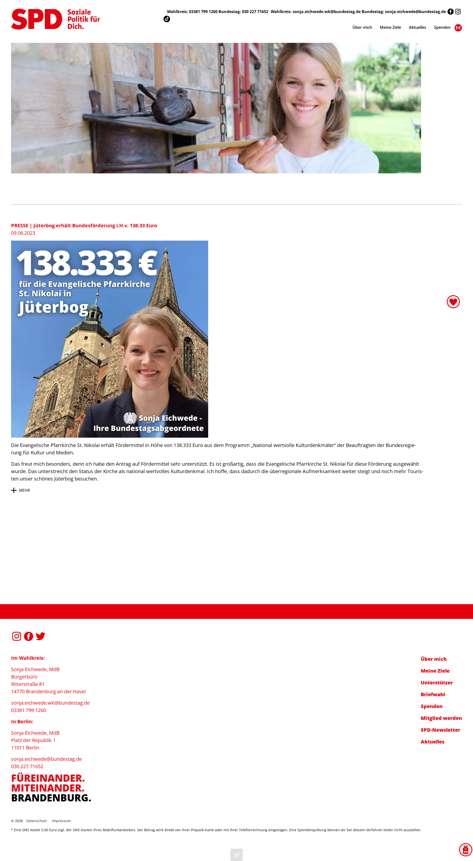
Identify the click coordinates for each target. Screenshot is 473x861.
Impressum (61, 820)
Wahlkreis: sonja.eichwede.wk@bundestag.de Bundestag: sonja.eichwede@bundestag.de (358, 11)
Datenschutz (36, 820)
